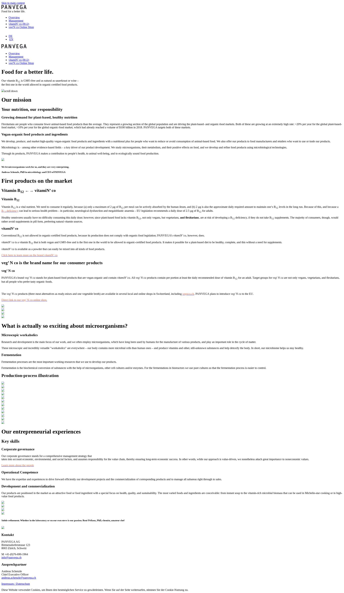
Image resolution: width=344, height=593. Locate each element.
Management (16, 20)
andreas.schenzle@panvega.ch (18, 577)
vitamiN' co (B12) (19, 23)
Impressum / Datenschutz (15, 583)
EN (11, 39)
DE (11, 36)
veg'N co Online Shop (21, 27)
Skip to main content (13, 2)
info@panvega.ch (11, 557)
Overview (14, 17)
